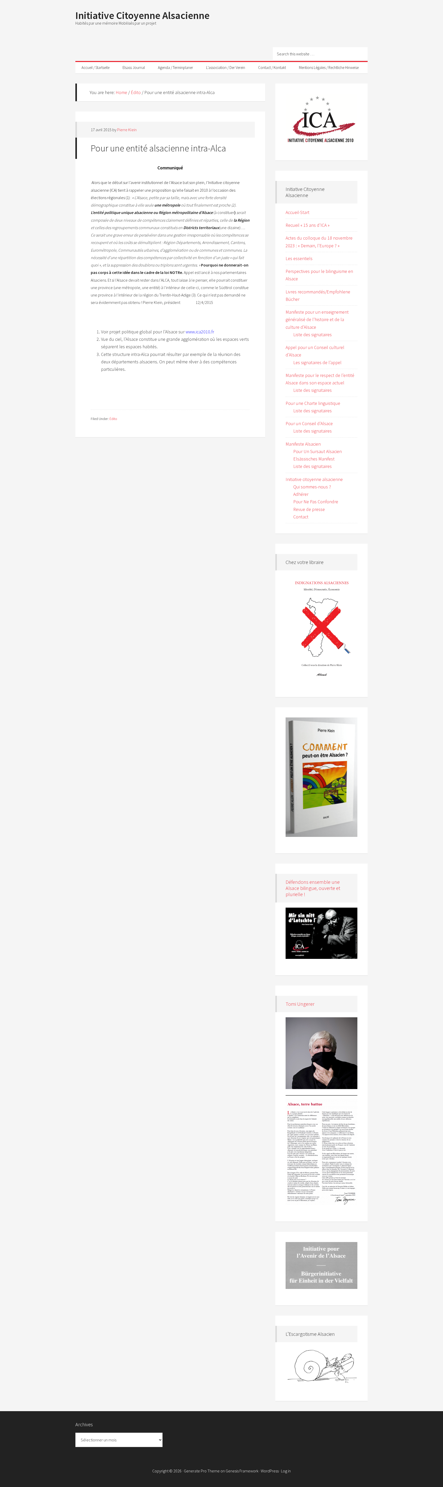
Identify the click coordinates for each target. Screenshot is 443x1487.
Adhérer (300, 494)
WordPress (270, 1470)
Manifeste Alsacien (303, 444)
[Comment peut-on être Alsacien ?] (321, 777)
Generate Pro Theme (202, 1470)
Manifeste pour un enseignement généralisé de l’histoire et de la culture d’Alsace (317, 319)
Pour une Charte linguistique (313, 403)
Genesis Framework (242, 1470)
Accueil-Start (297, 212)
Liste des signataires (312, 334)
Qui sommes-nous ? (312, 487)
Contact (300, 517)
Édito (113, 418)
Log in (286, 1470)
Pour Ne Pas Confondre (315, 502)
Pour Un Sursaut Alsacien (317, 451)
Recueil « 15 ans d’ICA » (307, 225)
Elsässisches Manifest (314, 459)
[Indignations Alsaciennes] (321, 628)
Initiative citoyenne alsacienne (314, 479)
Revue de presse (309, 509)
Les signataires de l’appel (317, 362)
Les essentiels (299, 258)
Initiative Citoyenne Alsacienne (142, 15)
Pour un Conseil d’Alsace (309, 423)
